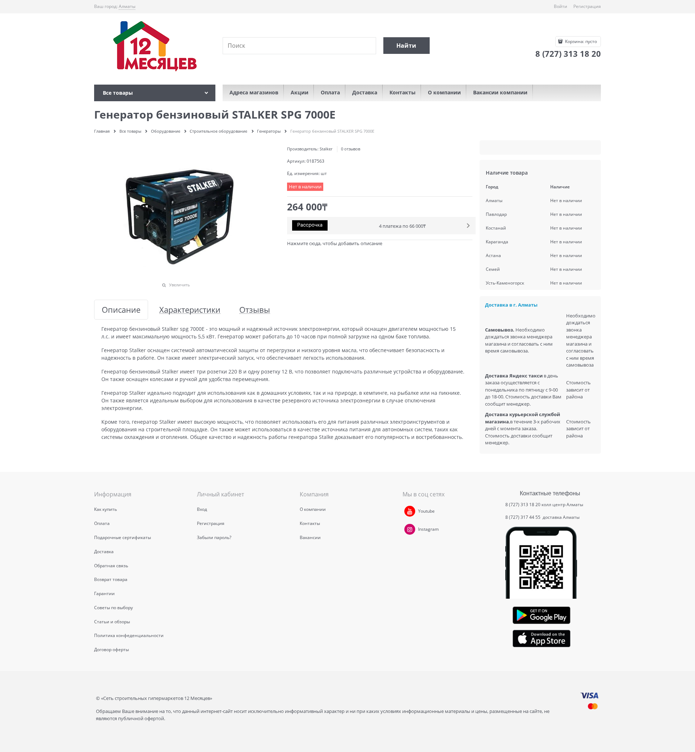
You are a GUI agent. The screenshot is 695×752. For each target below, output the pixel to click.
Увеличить (179, 284)
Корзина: (580, 41)
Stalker (326, 148)
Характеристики (189, 310)
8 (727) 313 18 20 (522, 504)
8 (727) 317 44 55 (523, 517)
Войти (560, 6)
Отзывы (254, 310)
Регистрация (587, 6)
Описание (121, 310)
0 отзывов (350, 148)
